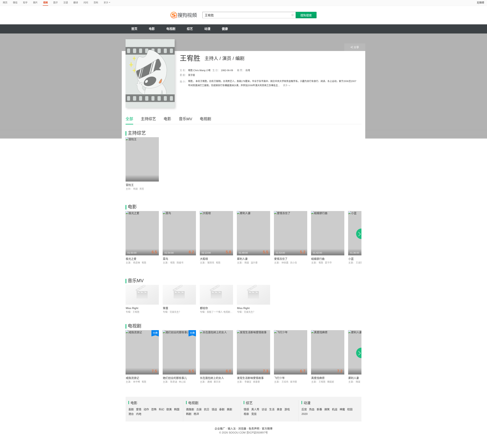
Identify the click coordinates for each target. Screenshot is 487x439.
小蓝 (351, 258)
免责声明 (254, 428)
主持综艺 (148, 119)
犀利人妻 (242, 258)
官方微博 (267, 428)
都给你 (204, 308)
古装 (199, 409)
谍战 (214, 409)
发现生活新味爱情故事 (250, 377)
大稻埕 (204, 258)
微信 (15, 2)
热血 (311, 409)
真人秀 (255, 409)
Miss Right (132, 308)
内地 (138, 413)
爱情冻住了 (280, 258)
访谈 (264, 409)
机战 (334, 409)
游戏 (287, 409)
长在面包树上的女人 (212, 377)
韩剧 (188, 413)
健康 (225, 28)
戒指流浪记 (132, 377)
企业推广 (220, 428)
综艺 (190, 28)
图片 (35, 2)
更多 (285, 85)
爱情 (138, 409)
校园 (350, 409)
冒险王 (130, 184)
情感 (246, 409)
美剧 (229, 409)
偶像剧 (190, 409)
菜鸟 (165, 258)
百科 (96, 2)
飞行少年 (279, 377)
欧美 (169, 409)
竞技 (254, 413)
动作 (146, 409)
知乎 (25, 2)
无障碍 (480, 2)
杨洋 (196, 413)
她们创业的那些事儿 (175, 377)
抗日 (206, 409)
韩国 (176, 409)
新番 (319, 409)
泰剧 (221, 409)
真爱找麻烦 (318, 377)
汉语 (65, 2)
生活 (272, 409)
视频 (45, 2)
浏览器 (242, 428)
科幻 (161, 409)
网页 (5, 2)
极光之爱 (131, 258)
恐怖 (154, 409)
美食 (279, 409)
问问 (86, 2)
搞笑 (327, 409)
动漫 (207, 28)
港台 (131, 413)
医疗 (55, 2)
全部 (129, 119)
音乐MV (185, 119)
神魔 (342, 409)
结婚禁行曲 (318, 258)
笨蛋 (165, 308)
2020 (305, 413)
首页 (134, 28)
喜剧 (131, 409)
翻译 (75, 2)
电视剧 (170, 28)
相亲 (246, 413)
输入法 (232, 428)
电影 (152, 28)
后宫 (304, 409)
